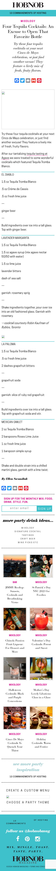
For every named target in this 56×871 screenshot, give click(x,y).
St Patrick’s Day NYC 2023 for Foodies (41, 591)
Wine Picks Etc (28, 543)
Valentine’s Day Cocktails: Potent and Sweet (41, 644)
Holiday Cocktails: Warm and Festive (41, 743)
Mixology (27, 528)
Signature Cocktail (28, 532)
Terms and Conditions (40, 867)
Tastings (28, 535)
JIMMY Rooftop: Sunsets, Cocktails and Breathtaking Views (14, 595)
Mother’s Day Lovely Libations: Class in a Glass (41, 694)
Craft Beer (28, 539)
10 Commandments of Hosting (28, 13)
